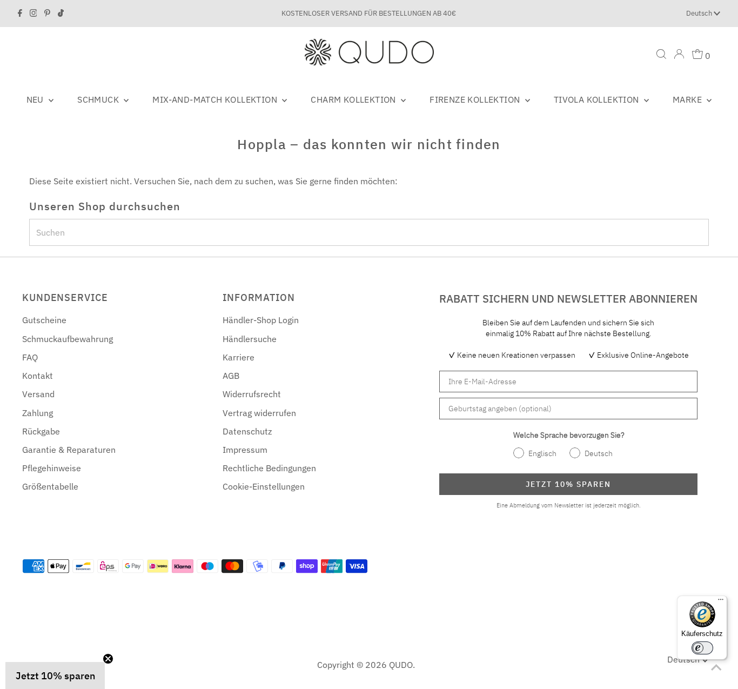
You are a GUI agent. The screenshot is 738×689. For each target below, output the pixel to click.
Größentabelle (50, 486)
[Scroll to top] (716, 667)
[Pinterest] (47, 13)
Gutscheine (44, 320)
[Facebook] (20, 13)
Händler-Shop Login (261, 320)
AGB (231, 375)
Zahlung (37, 412)
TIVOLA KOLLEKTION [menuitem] (597, 99)
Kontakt (37, 375)
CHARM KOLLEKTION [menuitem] (354, 99)
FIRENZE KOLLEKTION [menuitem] (476, 99)
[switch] (702, 647)
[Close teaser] (108, 658)
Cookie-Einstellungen (264, 486)
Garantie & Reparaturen (69, 449)
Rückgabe (41, 431)
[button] (55, 675)
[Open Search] (661, 54)
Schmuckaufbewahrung (67, 338)
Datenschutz (247, 431)
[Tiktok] (60, 13)
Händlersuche (250, 338)
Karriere (238, 357)
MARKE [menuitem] (688, 99)
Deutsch (700, 13)
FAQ (30, 357)
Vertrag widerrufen (259, 412)
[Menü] (720, 602)
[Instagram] (33, 13)
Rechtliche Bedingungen (269, 468)
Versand (38, 394)
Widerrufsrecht (252, 394)
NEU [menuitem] (36, 99)
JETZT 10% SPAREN (568, 484)
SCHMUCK (99, 99)
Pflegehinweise (51, 468)
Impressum (245, 449)
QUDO (401, 664)
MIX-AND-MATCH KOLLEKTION (215, 99)
